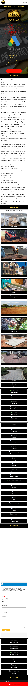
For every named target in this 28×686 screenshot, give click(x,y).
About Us (15, 681)
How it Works (10, 681)
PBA (6, 681)
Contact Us (21, 681)
